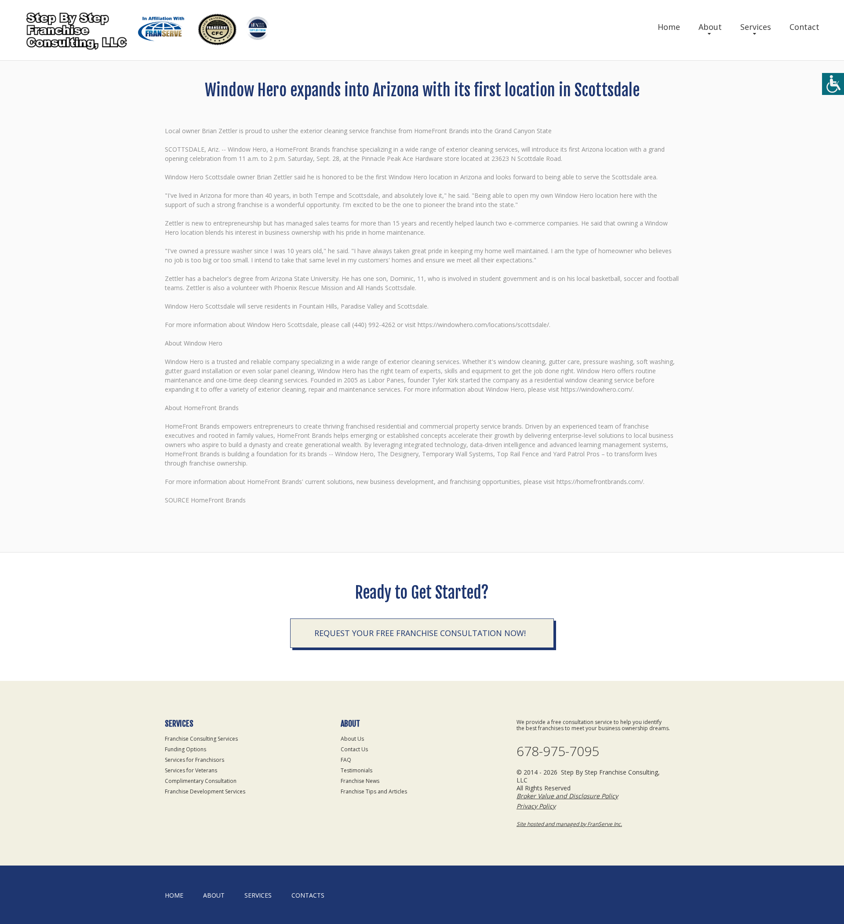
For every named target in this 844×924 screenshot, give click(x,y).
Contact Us (354, 749)
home (174, 895)
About (710, 27)
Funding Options (185, 749)
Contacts (307, 895)
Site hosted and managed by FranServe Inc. (569, 824)
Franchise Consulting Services (201, 738)
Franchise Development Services (205, 791)
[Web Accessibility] (833, 84)
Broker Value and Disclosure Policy (567, 796)
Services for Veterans (191, 770)
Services (755, 27)
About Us (352, 738)
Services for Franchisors (194, 760)
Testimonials (356, 770)
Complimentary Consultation (200, 781)
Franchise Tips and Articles (374, 791)
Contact (804, 27)
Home (669, 27)
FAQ (346, 760)
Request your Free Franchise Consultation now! (420, 633)
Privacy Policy (536, 806)
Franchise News (360, 781)
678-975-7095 (558, 751)
